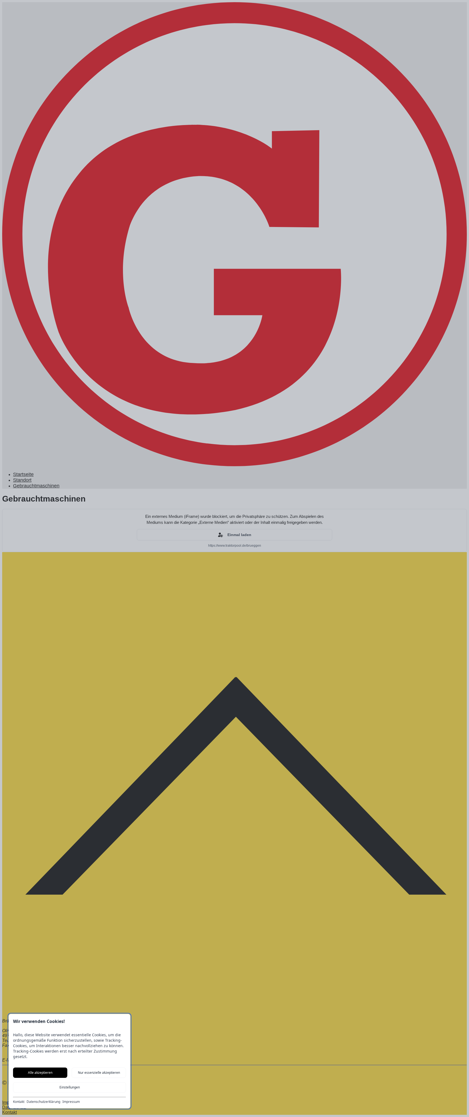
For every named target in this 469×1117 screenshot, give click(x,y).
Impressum (71, 1102)
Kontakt (18, 1102)
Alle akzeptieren (40, 1072)
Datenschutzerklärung (43, 1102)
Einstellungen (69, 1087)
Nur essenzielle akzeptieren (99, 1072)
